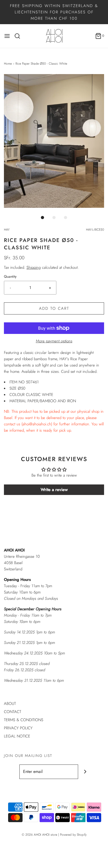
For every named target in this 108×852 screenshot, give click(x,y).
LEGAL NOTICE (17, 736)
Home (8, 63)
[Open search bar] (19, 36)
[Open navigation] (7, 36)
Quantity (10, 276)
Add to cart (54, 308)
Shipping (33, 267)
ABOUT (10, 703)
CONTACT (12, 712)
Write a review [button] (54, 490)
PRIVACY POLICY (18, 728)
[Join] (85, 772)
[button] (54, 141)
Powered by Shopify (73, 834)
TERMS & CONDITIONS (23, 720)
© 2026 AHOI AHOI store (39, 834)
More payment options (54, 341)
